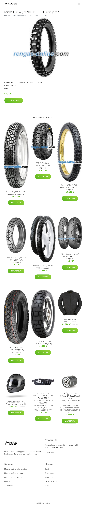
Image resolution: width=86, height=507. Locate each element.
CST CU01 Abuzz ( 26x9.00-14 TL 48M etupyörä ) (43, 165)
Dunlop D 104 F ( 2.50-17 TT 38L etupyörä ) (43, 267)
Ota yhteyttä (49, 473)
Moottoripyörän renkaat (23, 82)
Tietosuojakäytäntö (52, 481)
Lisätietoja (14, 100)
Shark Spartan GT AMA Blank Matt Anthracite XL (16, 403)
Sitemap (48, 485)
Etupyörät (38, 82)
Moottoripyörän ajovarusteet (15, 469)
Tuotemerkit (9, 485)
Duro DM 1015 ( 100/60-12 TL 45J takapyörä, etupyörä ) (16, 349)
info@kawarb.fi (50, 452)
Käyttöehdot (50, 477)
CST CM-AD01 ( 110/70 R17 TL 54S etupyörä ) (43, 342)
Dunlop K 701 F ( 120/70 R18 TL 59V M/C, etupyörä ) (16, 259)
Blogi (47, 469)
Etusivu (7, 15)
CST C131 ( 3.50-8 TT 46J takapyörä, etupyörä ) (16, 193)
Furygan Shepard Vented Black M (70, 320)
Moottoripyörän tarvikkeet (14, 477)
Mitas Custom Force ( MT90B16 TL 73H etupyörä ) (70, 256)
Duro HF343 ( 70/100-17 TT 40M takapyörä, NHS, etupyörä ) (70, 187)
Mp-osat (7, 481)
